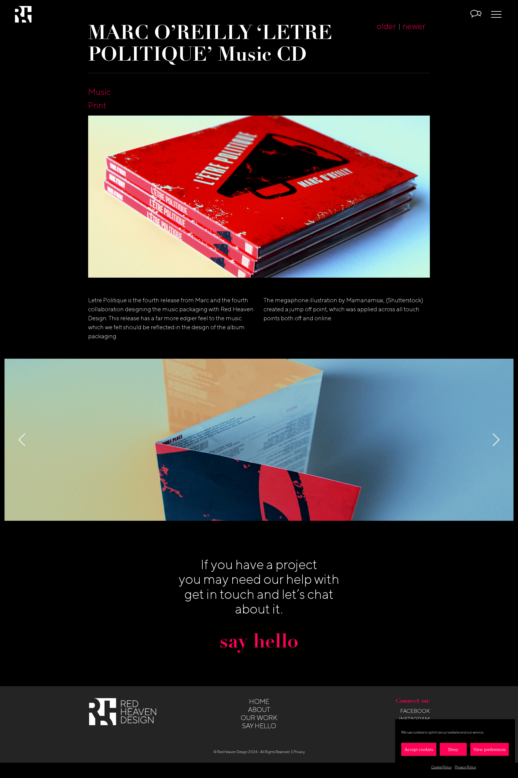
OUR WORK (259, 718)
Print (97, 105)
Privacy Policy (465, 767)
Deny (453, 749)
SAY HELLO (259, 726)
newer (414, 26)
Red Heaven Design (23, 14)
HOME (259, 701)
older (386, 26)
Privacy (299, 751)
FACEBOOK (415, 711)
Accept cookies (418, 749)
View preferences (489, 749)
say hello (259, 643)
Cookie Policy (441, 767)
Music (99, 92)
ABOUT (259, 709)
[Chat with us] (476, 15)
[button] (496, 439)
